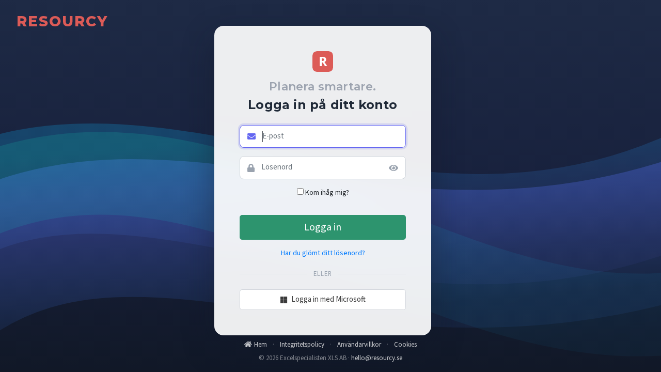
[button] (395, 168)
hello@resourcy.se (376, 358)
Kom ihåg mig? (327, 193)
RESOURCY (62, 21)
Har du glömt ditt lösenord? (323, 253)
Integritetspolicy (302, 344)
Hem (260, 344)
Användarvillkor (359, 344)
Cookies (405, 344)
